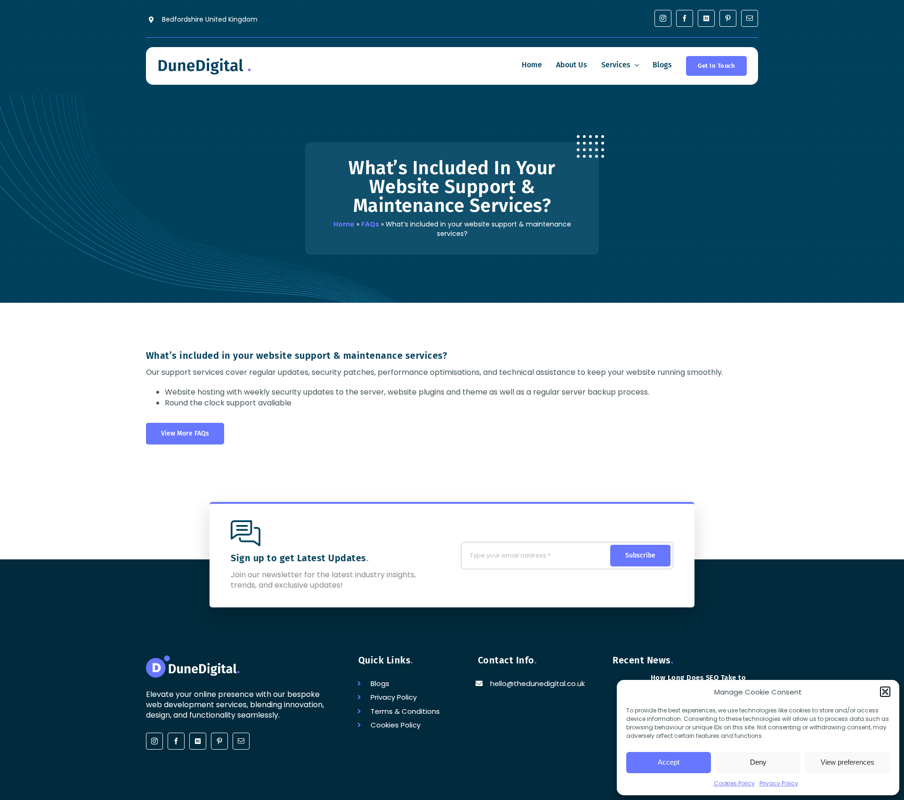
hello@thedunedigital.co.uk (537, 683)
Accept (668, 762)
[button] (885, 691)
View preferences (847, 762)
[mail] (749, 18)
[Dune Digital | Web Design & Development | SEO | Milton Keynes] (204, 59)
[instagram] (662, 18)
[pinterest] (727, 18)
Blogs (380, 683)
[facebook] (684, 18)
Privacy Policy (778, 783)
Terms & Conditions (405, 711)
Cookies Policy (734, 783)
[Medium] (706, 18)
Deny (758, 762)
